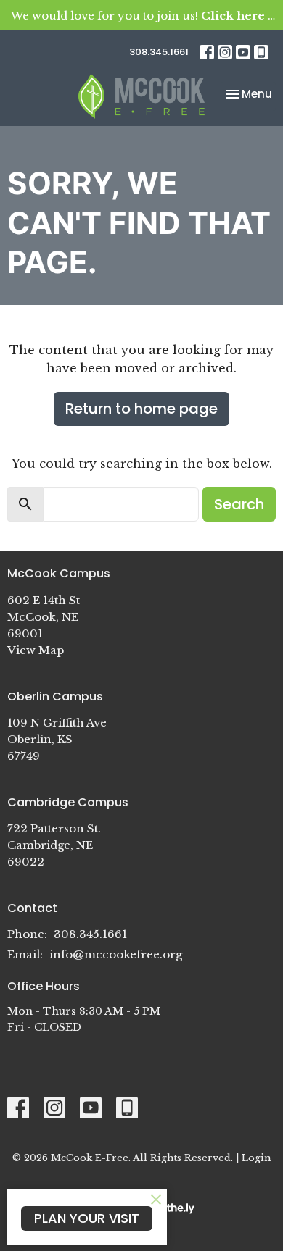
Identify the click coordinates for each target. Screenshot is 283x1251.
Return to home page (141, 408)
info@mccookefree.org (115, 954)
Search (239, 504)
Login (256, 1157)
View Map (35, 650)
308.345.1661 (159, 52)
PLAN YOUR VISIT (86, 1218)
